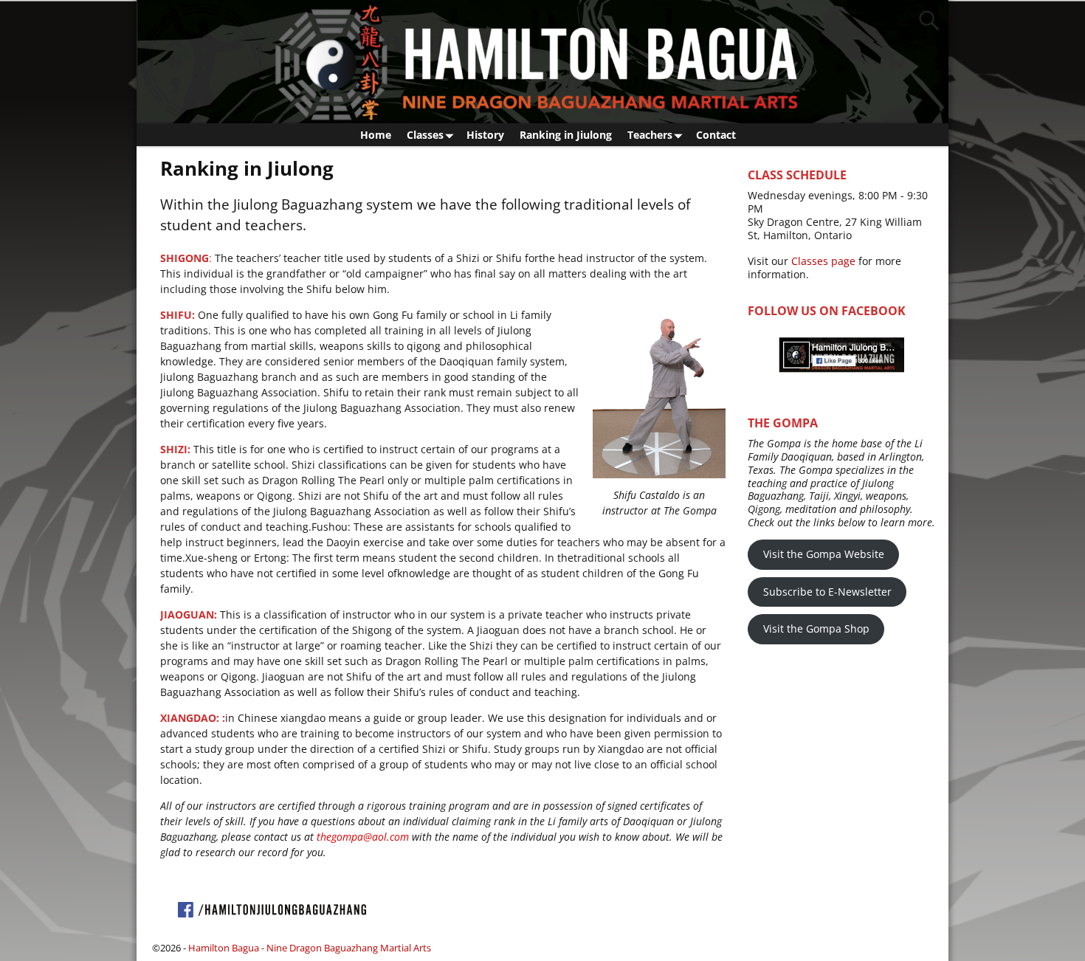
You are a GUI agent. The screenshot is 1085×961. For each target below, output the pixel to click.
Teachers (649, 135)
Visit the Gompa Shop (816, 628)
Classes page (823, 261)
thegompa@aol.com (361, 837)
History (485, 135)
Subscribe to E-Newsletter (827, 592)
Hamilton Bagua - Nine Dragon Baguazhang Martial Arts (309, 947)
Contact (716, 135)
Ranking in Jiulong (566, 135)
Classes (425, 135)
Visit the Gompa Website (823, 554)
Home (375, 135)
